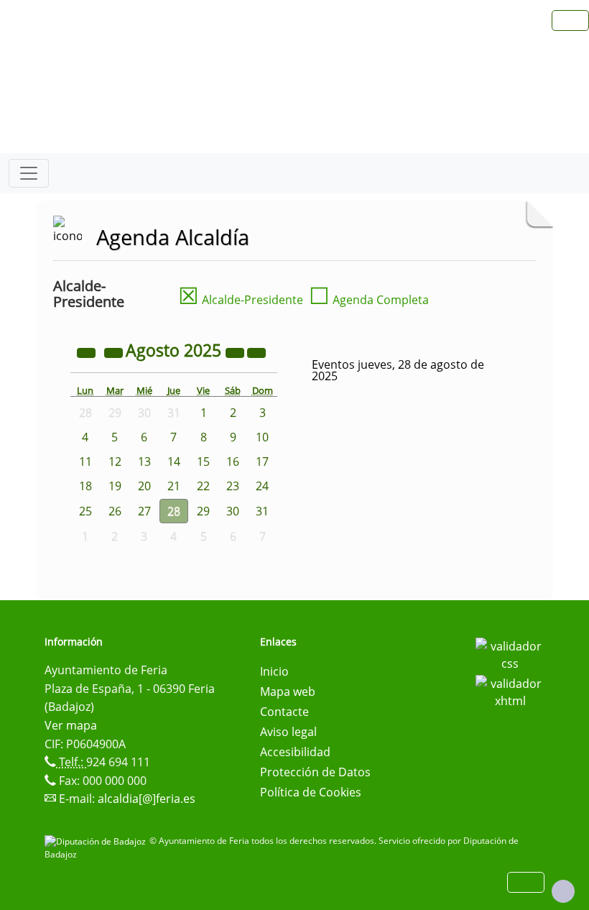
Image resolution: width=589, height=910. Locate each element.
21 (173, 486)
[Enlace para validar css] (510, 653)
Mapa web (287, 691)
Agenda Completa (369, 300)
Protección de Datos (315, 772)
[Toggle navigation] (29, 173)
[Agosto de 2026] (236, 352)
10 (262, 437)
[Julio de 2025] (115, 352)
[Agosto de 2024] (87, 352)
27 (144, 511)
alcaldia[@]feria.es (146, 798)
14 (173, 461)
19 (114, 486)
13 (144, 461)
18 (85, 486)
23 (232, 486)
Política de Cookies (310, 792)
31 (262, 511)
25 (85, 511)
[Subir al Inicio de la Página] (563, 891)
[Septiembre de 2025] (256, 352)
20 (144, 486)
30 (232, 511)
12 (114, 461)
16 (232, 461)
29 (203, 511)
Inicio (274, 671)
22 (203, 486)
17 (262, 461)
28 (173, 511)
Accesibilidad (295, 752)
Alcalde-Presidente (240, 300)
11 (85, 461)
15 (203, 461)
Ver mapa (71, 725)
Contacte (284, 712)
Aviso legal (288, 732)
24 (262, 486)
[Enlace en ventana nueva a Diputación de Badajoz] (97, 841)
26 (114, 511)
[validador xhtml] (510, 691)
